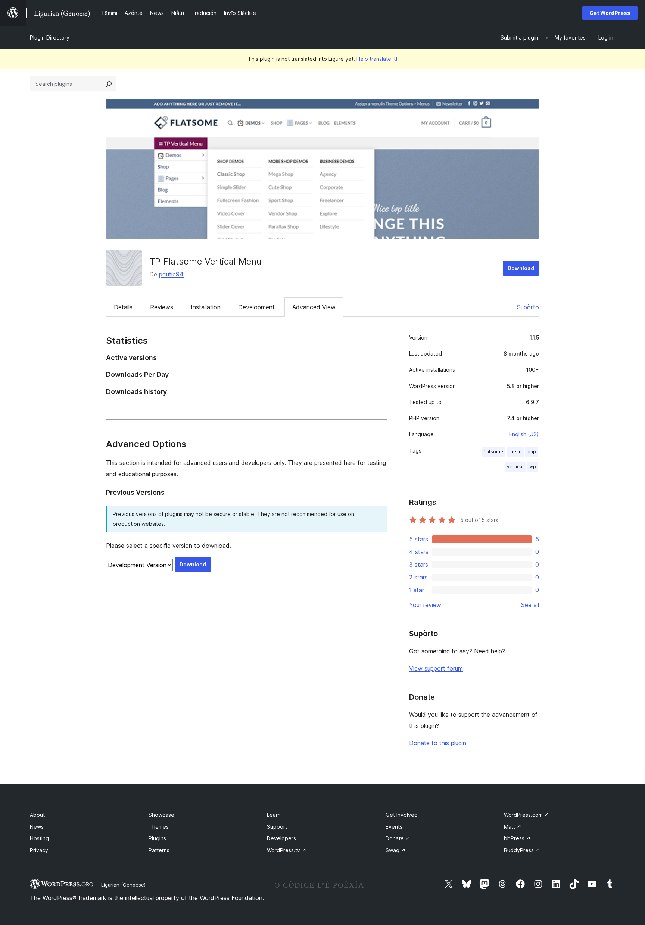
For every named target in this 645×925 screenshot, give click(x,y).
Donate (398, 838)
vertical (515, 466)
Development (256, 307)
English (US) (524, 434)
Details (123, 307)
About (37, 815)
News (37, 827)
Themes (159, 827)
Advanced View (314, 307)
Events (394, 827)
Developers (281, 838)
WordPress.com (526, 815)
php (531, 451)
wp (532, 466)
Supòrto (528, 307)
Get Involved (402, 815)
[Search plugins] (109, 83)
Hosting (39, 838)
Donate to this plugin (437, 743)
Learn (274, 815)
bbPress (517, 838)
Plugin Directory (49, 37)
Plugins (157, 838)
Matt (512, 827)
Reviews (161, 307)
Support (277, 827)
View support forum (436, 668)
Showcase (161, 815)
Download (521, 268)
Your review (425, 605)
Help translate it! (376, 59)
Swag (396, 850)
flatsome (493, 451)
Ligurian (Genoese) (123, 885)
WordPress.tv (286, 850)
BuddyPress (522, 850)
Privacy (39, 850)
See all (530, 605)
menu (515, 451)
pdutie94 (171, 274)
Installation (206, 307)
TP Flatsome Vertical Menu (205, 261)
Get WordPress (609, 13)
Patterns (159, 850)
